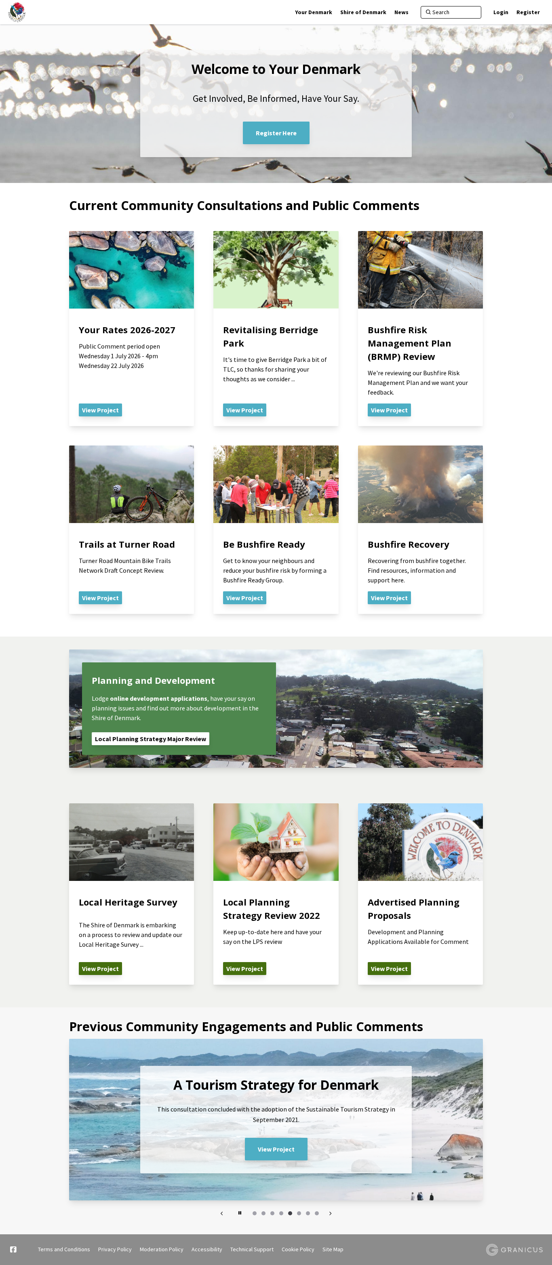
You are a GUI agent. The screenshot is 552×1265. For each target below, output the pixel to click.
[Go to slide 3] (272, 1213)
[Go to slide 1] (255, 1213)
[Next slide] (330, 1213)
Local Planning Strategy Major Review (150, 739)
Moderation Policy (161, 1249)
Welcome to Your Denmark (276, 69)
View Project (276, 1149)
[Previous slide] (222, 1213)
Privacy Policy (115, 1249)
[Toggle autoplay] (239, 1213)
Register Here (276, 133)
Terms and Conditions (64, 1249)
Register (528, 12)
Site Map (332, 1249)
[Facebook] (13, 1249)
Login (500, 12)
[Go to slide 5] (290, 1213)
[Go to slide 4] (281, 1213)
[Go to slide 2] (263, 1213)
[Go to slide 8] (317, 1213)
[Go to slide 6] (299, 1213)
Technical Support (252, 1249)
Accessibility (207, 1249)
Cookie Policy (298, 1249)
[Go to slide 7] (308, 1213)
